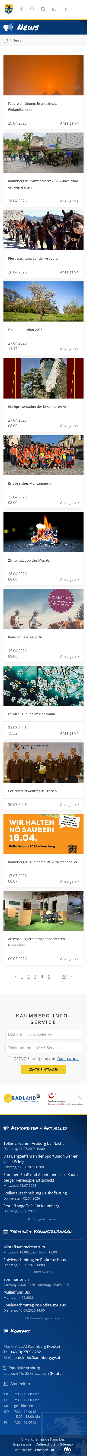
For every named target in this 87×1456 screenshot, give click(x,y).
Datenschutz (68, 1058)
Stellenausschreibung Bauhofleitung (35, 1193)
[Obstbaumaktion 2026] (43, 301)
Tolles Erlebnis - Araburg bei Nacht (33, 1143)
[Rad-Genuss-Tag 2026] (43, 609)
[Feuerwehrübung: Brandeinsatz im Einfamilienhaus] (43, 75)
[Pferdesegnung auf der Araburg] (43, 230)
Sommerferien (16, 1279)
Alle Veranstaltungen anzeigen (43, 1318)
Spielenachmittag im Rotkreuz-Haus (34, 1259)
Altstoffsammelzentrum (24, 1247)
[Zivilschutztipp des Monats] (43, 532)
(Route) (53, 1346)
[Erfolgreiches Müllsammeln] (43, 455)
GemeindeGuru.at (47, 1450)
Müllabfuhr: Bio (16, 1292)
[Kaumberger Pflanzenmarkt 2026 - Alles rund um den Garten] (43, 153)
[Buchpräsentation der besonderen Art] (43, 378)
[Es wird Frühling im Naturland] (43, 686)
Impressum (22, 1444)
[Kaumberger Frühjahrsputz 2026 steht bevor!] (43, 834)
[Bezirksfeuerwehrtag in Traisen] (43, 762)
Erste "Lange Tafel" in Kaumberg (31, 1205)
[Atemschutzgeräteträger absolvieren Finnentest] (43, 911)
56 (64, 976)
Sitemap (66, 1444)
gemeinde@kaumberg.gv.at (36, 1357)
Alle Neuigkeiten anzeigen (43, 1219)
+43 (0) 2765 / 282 (25, 1351)
